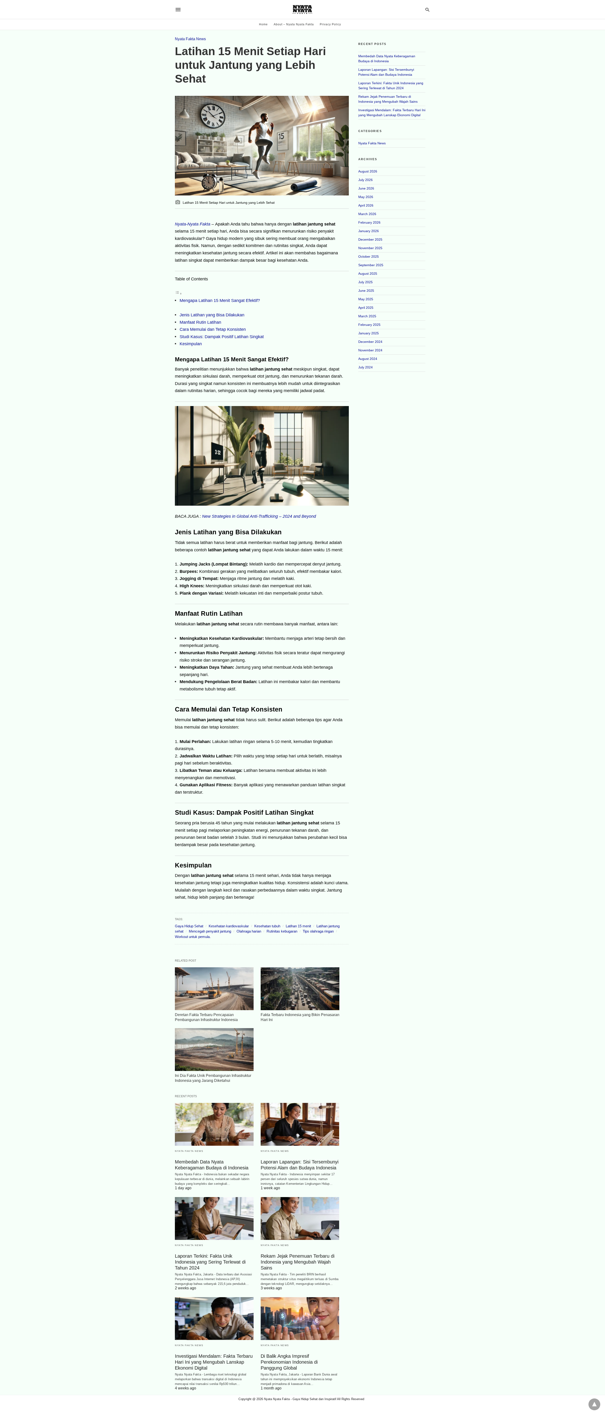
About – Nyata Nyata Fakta (294, 24)
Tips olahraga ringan (318, 931)
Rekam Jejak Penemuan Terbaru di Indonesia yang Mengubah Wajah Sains (297, 1261)
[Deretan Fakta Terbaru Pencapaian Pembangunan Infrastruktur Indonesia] (214, 988)
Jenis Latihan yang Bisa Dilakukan (212, 315)
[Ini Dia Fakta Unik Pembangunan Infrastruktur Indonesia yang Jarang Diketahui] (214, 1049)
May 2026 (365, 197)
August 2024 (367, 359)
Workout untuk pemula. (193, 937)
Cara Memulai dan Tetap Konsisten (213, 329)
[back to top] (594, 1404)
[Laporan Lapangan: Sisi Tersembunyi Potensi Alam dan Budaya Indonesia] (300, 1124)
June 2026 (366, 188)
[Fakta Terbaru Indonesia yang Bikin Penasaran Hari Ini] (300, 988)
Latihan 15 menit (298, 926)
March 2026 (367, 214)
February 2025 (369, 325)
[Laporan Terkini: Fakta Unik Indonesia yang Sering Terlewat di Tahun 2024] (214, 1218)
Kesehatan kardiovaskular (229, 926)
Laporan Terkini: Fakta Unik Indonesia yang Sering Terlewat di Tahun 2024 (210, 1261)
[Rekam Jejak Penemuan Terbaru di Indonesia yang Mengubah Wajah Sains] (300, 1218)
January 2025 (368, 333)
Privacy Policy (330, 24)
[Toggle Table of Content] (178, 293)
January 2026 (368, 231)
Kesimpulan (191, 343)
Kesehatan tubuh (267, 926)
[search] (427, 9)
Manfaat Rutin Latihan (200, 322)
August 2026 (367, 171)
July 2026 (365, 180)
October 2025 (368, 256)
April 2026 (365, 205)
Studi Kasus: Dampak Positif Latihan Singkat (222, 336)
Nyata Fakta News (190, 39)
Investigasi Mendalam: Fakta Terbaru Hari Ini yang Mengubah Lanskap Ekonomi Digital (214, 1362)
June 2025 (366, 290)
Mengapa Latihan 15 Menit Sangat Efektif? (220, 300)
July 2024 (365, 367)
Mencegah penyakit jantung (210, 931)
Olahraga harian (249, 931)
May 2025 (365, 299)
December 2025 (370, 239)
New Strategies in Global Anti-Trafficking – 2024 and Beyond (259, 516)
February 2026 (369, 222)
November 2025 (370, 248)
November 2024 (370, 350)
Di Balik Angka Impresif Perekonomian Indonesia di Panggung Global (289, 1362)
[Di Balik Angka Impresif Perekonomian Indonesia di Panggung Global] (300, 1318)
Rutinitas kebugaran (282, 931)
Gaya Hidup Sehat (189, 926)
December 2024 (370, 342)
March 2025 (367, 316)
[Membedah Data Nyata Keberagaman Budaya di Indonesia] (214, 1124)
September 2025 (370, 265)
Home (263, 24)
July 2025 (365, 282)
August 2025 (367, 273)
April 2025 (365, 308)
